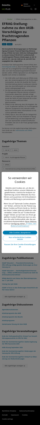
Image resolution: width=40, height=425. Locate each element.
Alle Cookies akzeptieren (19, 232)
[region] (20, 212)
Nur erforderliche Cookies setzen (20, 238)
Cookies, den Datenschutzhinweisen (23, 225)
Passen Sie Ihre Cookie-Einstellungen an (20, 245)
